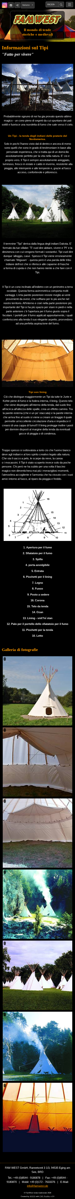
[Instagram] (4, 5)
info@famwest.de (37, 1185)
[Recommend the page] (17, 5)
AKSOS (32, 1196)
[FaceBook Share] (11, 5)
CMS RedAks (45, 1196)
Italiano (26, 5)
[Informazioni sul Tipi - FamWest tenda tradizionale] (37, 87)
